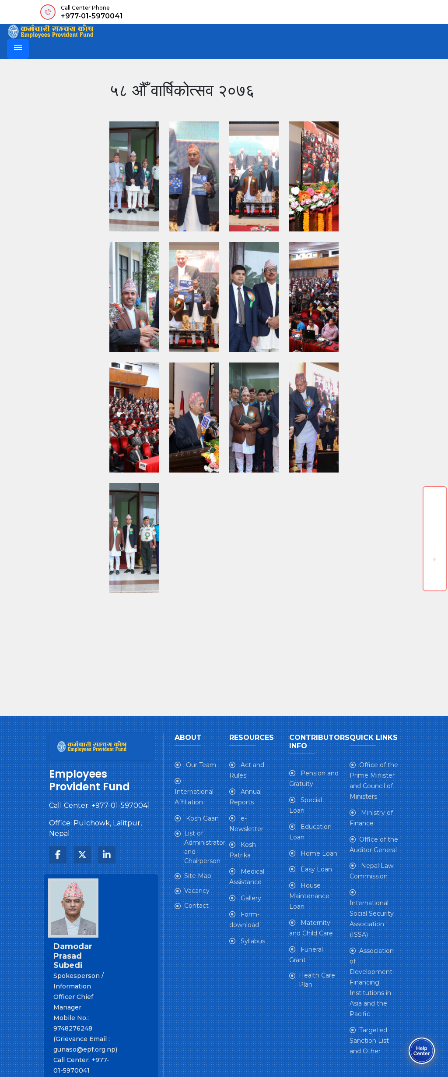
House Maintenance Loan (309, 896)
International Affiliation (194, 797)
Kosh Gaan (201, 818)
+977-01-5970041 (92, 16)
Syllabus (252, 941)
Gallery (250, 898)
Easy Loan (315, 869)
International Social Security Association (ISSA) (372, 918)
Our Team (200, 765)
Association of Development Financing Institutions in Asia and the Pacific (372, 982)
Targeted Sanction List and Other (369, 1040)
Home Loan (318, 853)
